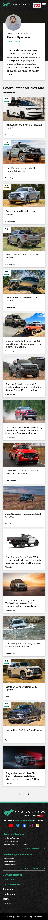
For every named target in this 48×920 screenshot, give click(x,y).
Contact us (9, 894)
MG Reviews (9, 858)
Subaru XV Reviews (11, 841)
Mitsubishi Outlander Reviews (16, 845)
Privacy (7, 903)
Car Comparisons (12, 875)
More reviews (32, 848)
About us (8, 889)
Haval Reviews (9, 861)
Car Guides (9, 879)
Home (9, 34)
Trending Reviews (14, 834)
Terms (6, 899)
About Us (18, 34)
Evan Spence (29, 34)
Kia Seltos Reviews (11, 838)
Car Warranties (11, 884)
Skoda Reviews (10, 865)
